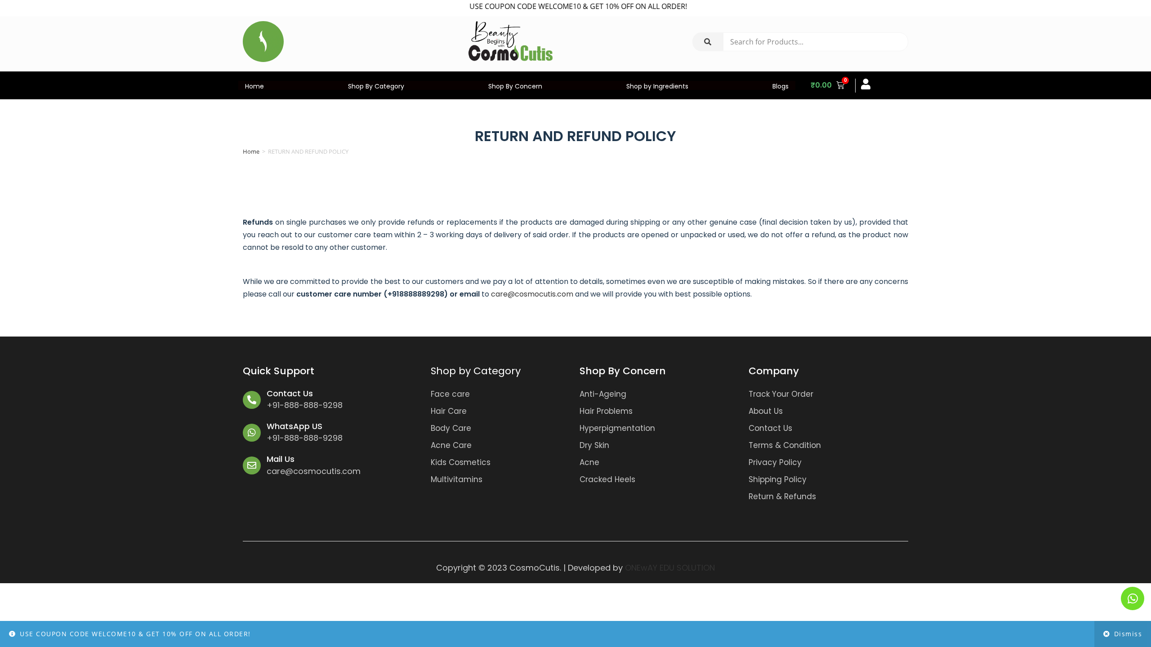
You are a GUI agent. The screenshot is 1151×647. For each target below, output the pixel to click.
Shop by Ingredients (657, 86)
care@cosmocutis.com (532, 294)
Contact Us (290, 393)
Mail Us (280, 459)
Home (254, 86)
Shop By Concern (515, 86)
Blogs (780, 86)
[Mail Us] (252, 465)
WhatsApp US (294, 426)
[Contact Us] (252, 400)
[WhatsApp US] (252, 433)
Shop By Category (376, 86)
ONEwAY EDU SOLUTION (670, 567)
